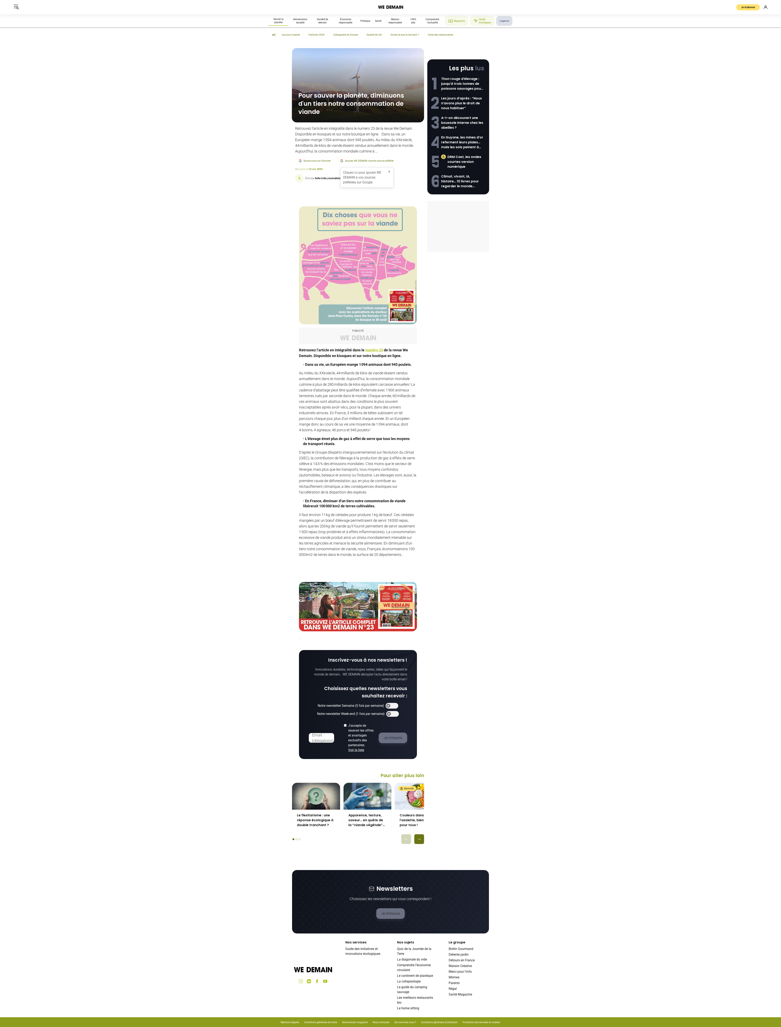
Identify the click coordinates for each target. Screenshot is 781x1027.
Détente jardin (459, 954)
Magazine (459, 21)
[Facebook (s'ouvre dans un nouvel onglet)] (317, 981)
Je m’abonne (748, 7)
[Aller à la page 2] (296, 839)
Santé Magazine (460, 994)
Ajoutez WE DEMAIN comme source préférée (369, 160)
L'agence (504, 21)
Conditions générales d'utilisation (439, 1022)
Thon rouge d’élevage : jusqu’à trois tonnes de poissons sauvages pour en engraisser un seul (461, 83)
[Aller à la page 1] (293, 839)
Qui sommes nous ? (405, 1022)
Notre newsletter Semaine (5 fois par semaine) (351, 706)
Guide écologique (485, 21)
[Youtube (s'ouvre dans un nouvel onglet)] (325, 981)
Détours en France (462, 960)
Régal (453, 989)
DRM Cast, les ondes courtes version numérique (464, 162)
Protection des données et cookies (481, 1022)
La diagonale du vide (412, 959)
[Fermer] (389, 171)
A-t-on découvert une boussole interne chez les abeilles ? (462, 122)
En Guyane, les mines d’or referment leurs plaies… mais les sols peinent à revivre (462, 142)
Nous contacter (381, 1022)
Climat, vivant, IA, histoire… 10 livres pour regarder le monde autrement (460, 181)
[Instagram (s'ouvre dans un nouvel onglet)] (300, 981)
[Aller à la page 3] (299, 839)
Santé (378, 21)
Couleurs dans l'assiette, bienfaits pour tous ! (415, 820)
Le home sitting (408, 1008)
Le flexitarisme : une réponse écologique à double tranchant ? (315, 820)
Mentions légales (290, 1022)
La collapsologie (409, 981)
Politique (365, 21)
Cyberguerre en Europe (345, 34)
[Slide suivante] (419, 839)
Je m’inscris (390, 913)
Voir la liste (356, 750)
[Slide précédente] (406, 839)
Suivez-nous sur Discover (317, 160)
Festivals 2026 (317, 34)
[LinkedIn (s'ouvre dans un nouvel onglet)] (309, 981)
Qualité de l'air (374, 34)
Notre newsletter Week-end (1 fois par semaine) (351, 714)
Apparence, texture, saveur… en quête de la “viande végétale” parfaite (365, 820)
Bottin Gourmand (461, 949)
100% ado (413, 21)
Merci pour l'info (460, 972)
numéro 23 (374, 350)
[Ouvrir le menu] (16, 7)
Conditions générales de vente (320, 1022)
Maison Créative (460, 966)
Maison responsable (395, 21)
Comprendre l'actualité (432, 21)
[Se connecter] (765, 7)
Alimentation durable (300, 21)
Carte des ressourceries (440, 34)
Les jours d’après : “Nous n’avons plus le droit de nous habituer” (461, 103)
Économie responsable (345, 21)
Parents (454, 983)
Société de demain (322, 21)
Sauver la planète (278, 21)
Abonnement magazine (355, 1022)
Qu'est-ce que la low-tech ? (404, 34)
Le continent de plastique (415, 976)
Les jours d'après (291, 34)
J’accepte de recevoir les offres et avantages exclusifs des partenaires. (361, 738)
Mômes (454, 977)
